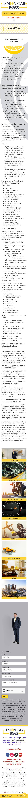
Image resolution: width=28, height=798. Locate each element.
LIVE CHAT (7, 796)
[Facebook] (8, 755)
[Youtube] (20, 755)
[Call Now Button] (24, 795)
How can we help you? (8, 680)
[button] (14, 20)
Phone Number (6, 673)
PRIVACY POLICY (13, 759)
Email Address (5, 667)
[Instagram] (12, 755)
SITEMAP (18, 764)
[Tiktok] (16, 755)
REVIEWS (10, 764)
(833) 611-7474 (14, 738)
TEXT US (21, 796)
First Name (5, 655)
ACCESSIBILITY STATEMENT (13, 762)
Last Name (5, 661)
